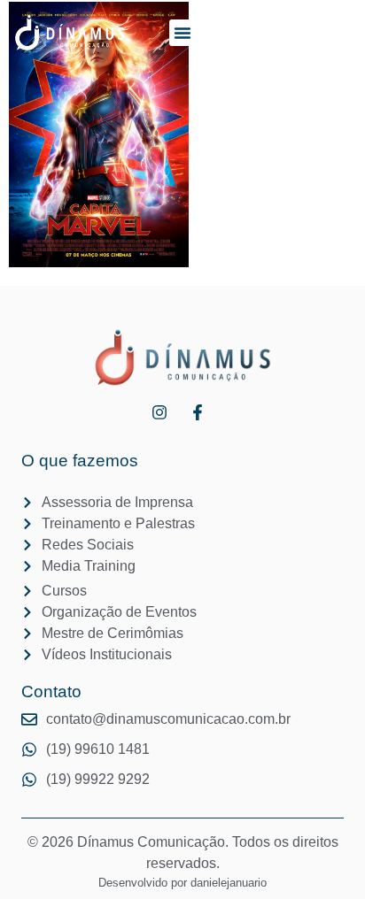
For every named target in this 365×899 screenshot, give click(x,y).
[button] (182, 32)
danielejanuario (228, 882)
